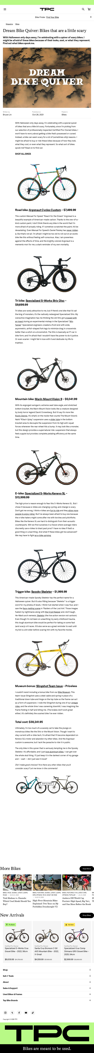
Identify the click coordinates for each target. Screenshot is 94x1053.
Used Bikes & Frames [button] (12, 994)
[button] (91, 17)
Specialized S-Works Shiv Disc (45, 300)
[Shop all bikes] (47, 783)
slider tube (55, 419)
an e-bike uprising (43, 535)
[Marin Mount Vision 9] (47, 371)
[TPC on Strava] (12, 1012)
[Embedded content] (47, 831)
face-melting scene (31, 608)
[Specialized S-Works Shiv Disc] (47, 272)
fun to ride (54, 510)
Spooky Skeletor (41, 591)
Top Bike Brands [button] (10, 1000)
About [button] (6, 982)
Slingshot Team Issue (49, 686)
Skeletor (40, 615)
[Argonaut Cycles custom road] (47, 182)
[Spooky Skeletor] (47, 563)
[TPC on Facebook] (19, 1012)
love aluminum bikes (54, 752)
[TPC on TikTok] (32, 1012)
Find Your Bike (52, 17)
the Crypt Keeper (52, 612)
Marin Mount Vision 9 (48, 399)
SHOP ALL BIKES (23, 154)
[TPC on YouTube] (26, 1012)
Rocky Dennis (21, 416)
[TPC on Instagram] (5, 1012)
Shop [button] (5, 970)
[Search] (83, 9)
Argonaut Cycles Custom (45, 210)
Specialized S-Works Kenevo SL (45, 493)
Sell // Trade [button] (8, 976)
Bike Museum (64, 692)
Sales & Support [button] (10, 988)
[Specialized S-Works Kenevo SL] (47, 465)
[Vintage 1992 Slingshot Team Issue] (47, 658)
